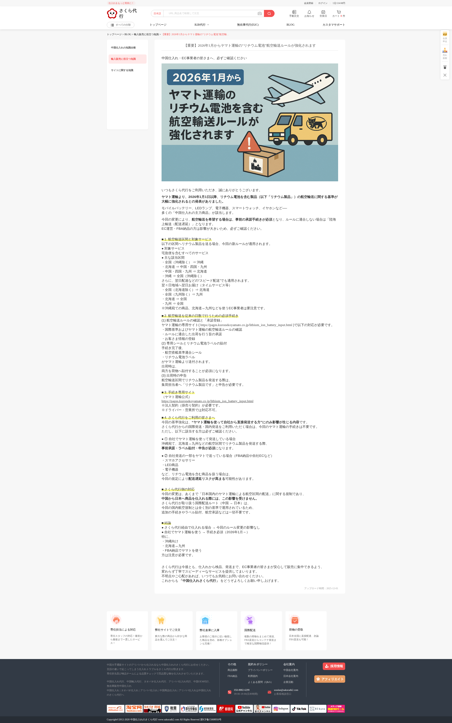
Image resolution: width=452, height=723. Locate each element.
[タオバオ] (134, 708)
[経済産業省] (208, 708)
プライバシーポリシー (260, 670)
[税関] (171, 708)
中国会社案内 (290, 670)
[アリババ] (116, 708)
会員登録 (308, 3)
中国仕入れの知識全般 (123, 47)
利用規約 (253, 676)
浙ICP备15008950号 (210, 719)
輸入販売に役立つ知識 (146, 34)
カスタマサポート (334, 24)
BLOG (291, 24)
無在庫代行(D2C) (247, 24)
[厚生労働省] (189, 708)
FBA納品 (232, 676)
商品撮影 (232, 670)
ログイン (323, 3)
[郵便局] (226, 708)
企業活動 (288, 682)
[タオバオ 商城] (153, 708)
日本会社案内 (290, 676)
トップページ (158, 24)
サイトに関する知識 (122, 70)
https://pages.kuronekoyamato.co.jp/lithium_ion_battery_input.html (207, 401)
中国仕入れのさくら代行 (144, 719)
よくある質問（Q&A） (260, 682)
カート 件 (338, 16)
